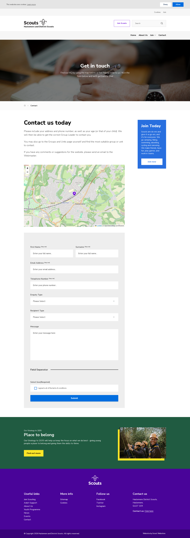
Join (164, 12)
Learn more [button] (31, 4)
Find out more (34, 453)
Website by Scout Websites (154, 533)
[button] (74, 194)
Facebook (100, 499)
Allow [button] (178, 4)
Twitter (100, 502)
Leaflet (99, 225)
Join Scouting (30, 499)
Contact (162, 35)
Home (133, 35)
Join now (152, 161)
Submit (74, 398)
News (26, 512)
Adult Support (30, 502)
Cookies (157, 12)
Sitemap (64, 499)
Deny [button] (165, 4)
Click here (149, 511)
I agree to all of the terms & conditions (52, 388)
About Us (143, 35)
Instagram (100, 506)
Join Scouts (122, 23)
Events (27, 516)
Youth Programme (32, 509)
